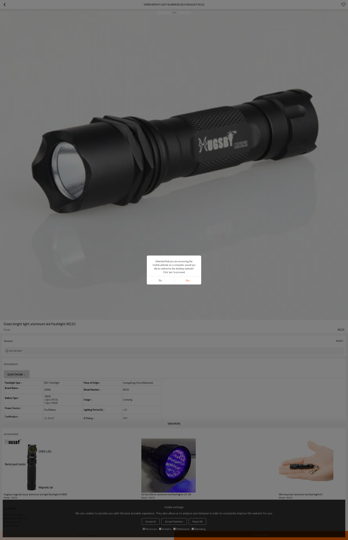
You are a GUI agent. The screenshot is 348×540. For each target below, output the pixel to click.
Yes (188, 280)
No (160, 280)
